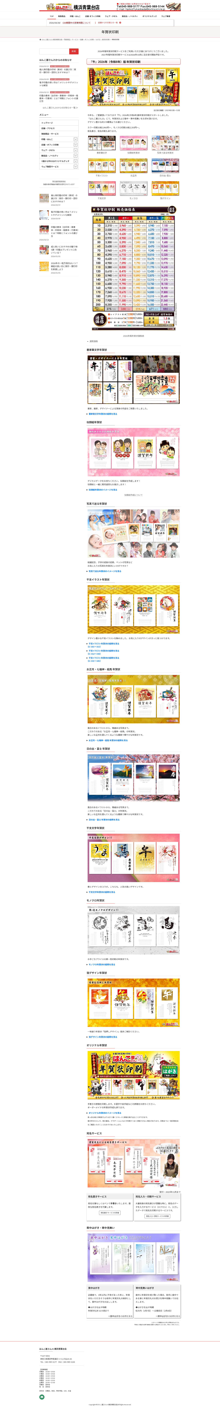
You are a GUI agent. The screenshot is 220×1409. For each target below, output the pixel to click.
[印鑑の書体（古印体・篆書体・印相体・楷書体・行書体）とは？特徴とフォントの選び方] (44, 230)
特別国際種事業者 (59, 181)
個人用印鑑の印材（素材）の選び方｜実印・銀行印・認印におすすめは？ (64, 198)
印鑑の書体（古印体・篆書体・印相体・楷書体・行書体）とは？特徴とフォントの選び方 (58, 98)
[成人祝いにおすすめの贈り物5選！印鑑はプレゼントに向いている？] (44, 250)
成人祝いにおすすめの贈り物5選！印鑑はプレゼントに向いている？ (64, 249)
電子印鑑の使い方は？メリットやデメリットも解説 (64, 213)
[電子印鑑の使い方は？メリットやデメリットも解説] (44, 215)
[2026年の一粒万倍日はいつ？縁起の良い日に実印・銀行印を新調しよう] (44, 266)
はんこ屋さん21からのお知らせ (60, 66)
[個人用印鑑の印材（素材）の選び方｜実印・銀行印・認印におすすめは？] (44, 199)
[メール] (41, 1397)
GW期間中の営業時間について (77, 23)
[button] (107, 22)
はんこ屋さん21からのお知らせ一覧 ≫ (60, 107)
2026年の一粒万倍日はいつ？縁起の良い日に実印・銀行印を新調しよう (64, 266)
